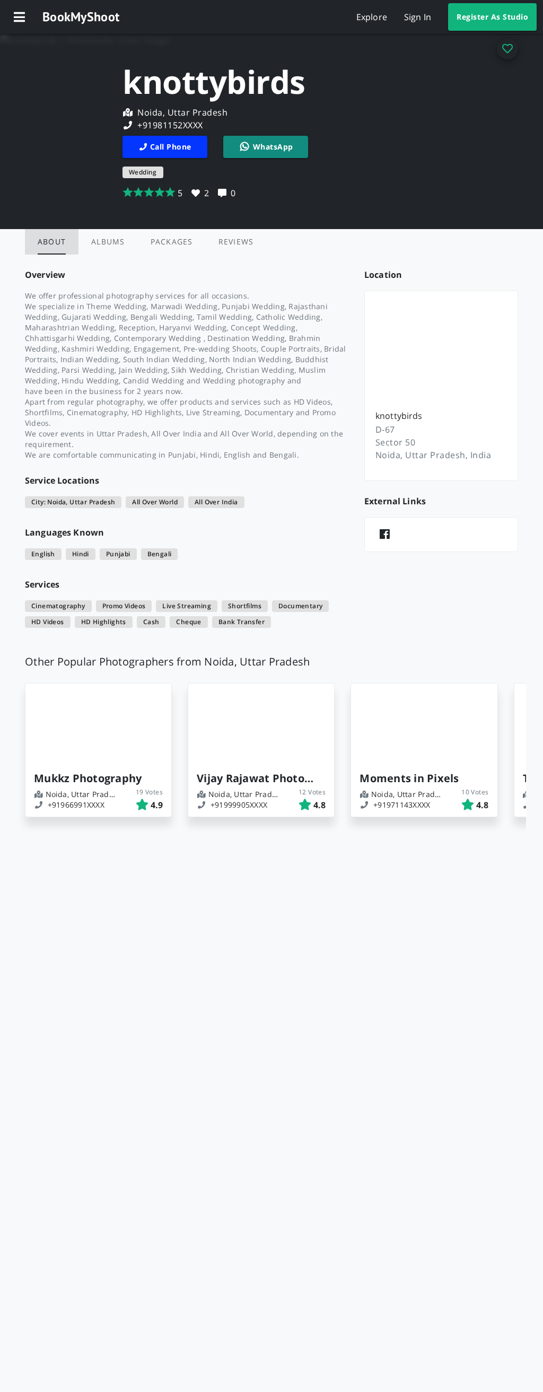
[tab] (51, 242)
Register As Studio (492, 17)
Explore (371, 17)
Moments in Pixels (409, 778)
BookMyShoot (80, 16)
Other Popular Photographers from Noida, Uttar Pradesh (167, 661)
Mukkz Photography (88, 778)
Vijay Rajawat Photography (257, 778)
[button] (19, 17)
